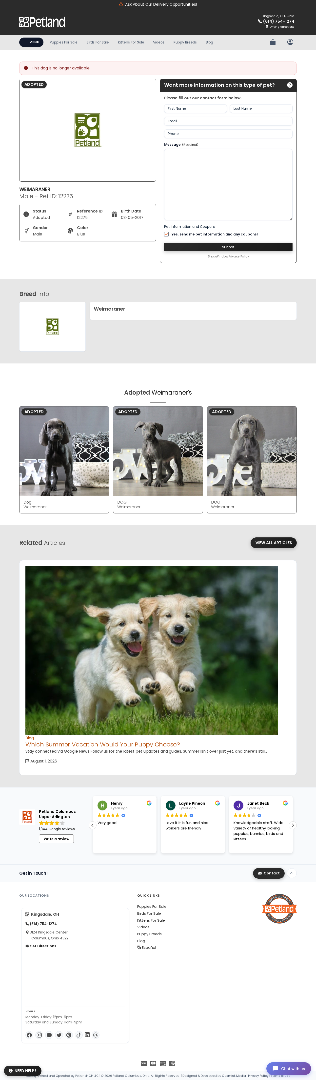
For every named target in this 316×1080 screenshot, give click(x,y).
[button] (292, 825)
